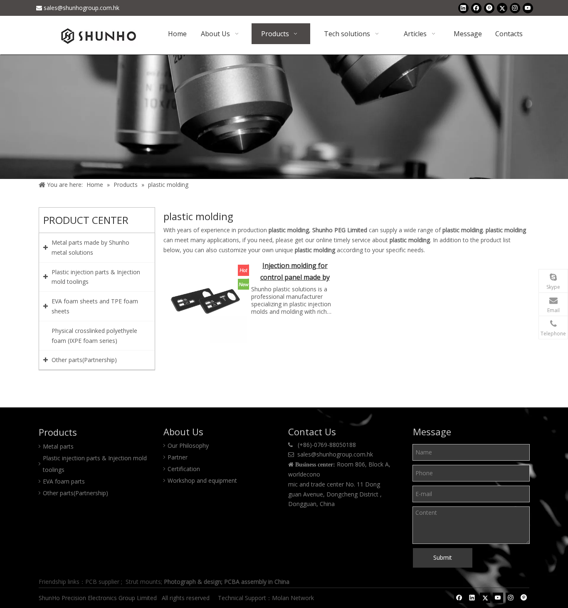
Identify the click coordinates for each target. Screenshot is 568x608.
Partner (178, 457)
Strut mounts (143, 582)
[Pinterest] (489, 7)
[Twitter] (502, 7)
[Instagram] (515, 7)
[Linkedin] (463, 7)
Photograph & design (192, 582)
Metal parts (58, 446)
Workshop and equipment (202, 480)
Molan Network (294, 598)
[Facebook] (476, 7)
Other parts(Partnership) (75, 493)
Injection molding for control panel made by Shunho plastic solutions (295, 272)
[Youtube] (528, 7)
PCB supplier (102, 582)
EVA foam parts (64, 481)
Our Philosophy (188, 445)
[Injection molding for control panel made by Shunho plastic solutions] (205, 300)
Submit (442, 557)
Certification (184, 469)
